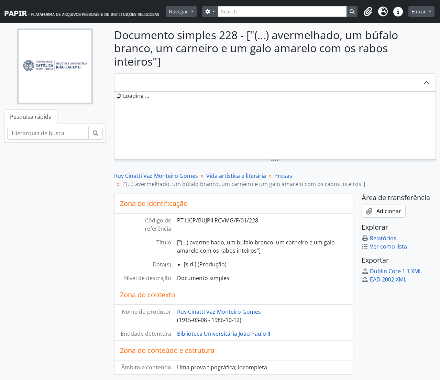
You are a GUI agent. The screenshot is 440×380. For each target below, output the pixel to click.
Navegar (179, 11)
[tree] (275, 126)
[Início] (85, 11)
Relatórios (383, 238)
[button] (367, 11)
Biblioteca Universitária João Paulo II (223, 333)
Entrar (419, 11)
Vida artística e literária (236, 176)
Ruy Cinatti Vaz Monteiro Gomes (156, 176)
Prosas (283, 176)
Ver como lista (388, 246)
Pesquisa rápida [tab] (31, 116)
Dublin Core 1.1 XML (396, 271)
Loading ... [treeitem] (136, 96)
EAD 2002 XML (388, 279)
